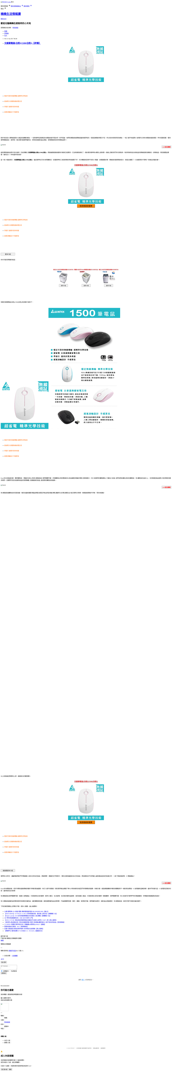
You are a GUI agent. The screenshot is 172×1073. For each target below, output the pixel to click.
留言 (14, 950)
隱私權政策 (96, 1048)
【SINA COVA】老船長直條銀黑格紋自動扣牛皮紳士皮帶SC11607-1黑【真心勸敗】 (30, 920)
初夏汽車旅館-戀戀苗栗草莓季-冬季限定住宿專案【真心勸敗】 (24, 928)
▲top (2, 959)
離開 (10, 1069)
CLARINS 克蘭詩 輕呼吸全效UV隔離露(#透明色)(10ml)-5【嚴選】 (25, 924)
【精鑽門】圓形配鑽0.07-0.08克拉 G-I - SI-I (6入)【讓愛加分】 (23, 931)
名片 (5, 35)
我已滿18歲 (4, 1069)
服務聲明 (103, 1048)
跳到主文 (3, 19)
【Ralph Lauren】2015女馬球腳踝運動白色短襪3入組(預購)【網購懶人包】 (27, 916)
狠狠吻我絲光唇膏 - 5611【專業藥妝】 (16, 926)
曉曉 (2, 940)
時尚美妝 (15, 27)
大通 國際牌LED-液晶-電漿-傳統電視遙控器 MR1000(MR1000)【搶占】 (26, 911)
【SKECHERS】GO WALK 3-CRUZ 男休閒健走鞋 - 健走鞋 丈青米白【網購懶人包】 (30, 913)
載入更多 (3, 962)
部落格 (6, 33)
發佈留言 (3, 973)
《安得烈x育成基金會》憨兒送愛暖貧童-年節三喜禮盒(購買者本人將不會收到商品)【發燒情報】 (34, 922)
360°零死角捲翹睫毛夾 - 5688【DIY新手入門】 (19, 918)
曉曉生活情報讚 (11, 13)
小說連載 (15, 955)
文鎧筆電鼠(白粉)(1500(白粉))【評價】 (22, 43)
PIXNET (73, 1048)
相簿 (5, 31)
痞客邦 (11, 950)
